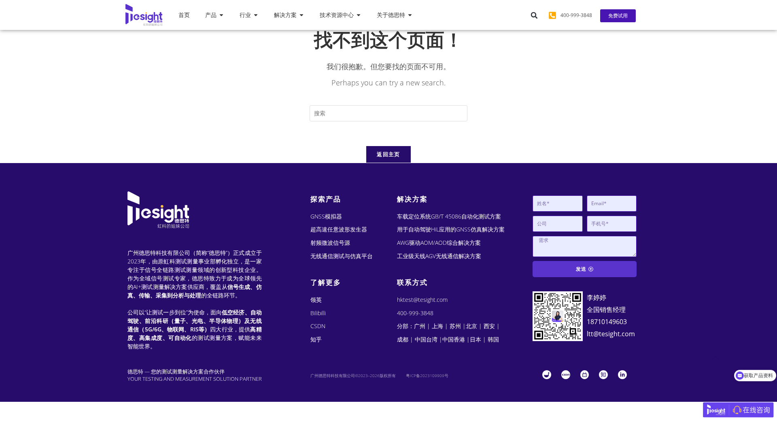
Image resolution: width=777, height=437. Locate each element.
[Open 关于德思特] (410, 15)
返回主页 (388, 154)
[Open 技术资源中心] (358, 15)
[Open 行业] (256, 15)
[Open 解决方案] (301, 15)
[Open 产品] (221, 15)
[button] (534, 15)
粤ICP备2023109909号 (427, 375)
